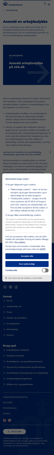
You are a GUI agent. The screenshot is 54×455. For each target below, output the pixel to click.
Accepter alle (27, 256)
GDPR (42, 249)
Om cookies (19, 242)
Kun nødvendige (27, 264)
